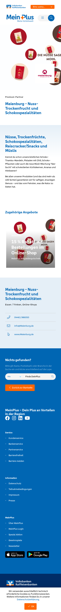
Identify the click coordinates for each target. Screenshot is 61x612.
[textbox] (43, 7)
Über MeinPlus (16, 523)
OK (32, 606)
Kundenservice (16, 438)
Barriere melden (16, 461)
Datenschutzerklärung (28, 599)
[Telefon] (8, 317)
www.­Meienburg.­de (24, 334)
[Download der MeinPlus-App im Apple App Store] (15, 555)
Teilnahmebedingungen (20, 489)
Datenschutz (15, 483)
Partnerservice (16, 449)
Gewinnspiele (15, 540)
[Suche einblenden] (51, 18)
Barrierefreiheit (16, 455)
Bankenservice (16, 443)
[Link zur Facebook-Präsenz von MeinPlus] (7, 418)
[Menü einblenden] (42, 18)
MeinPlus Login (16, 528)
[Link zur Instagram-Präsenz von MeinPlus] (14, 418)
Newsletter (14, 546)
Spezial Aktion (15, 534)
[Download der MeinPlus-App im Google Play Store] (38, 555)
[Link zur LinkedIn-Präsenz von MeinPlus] (20, 418)
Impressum (14, 494)
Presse (12, 500)
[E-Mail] (8, 326)
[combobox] (43, 7)
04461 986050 (21, 317)
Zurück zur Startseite (22, 387)
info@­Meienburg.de (24, 325)
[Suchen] (52, 376)
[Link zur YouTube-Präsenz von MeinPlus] (27, 418)
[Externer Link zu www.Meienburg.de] (9, 334)
